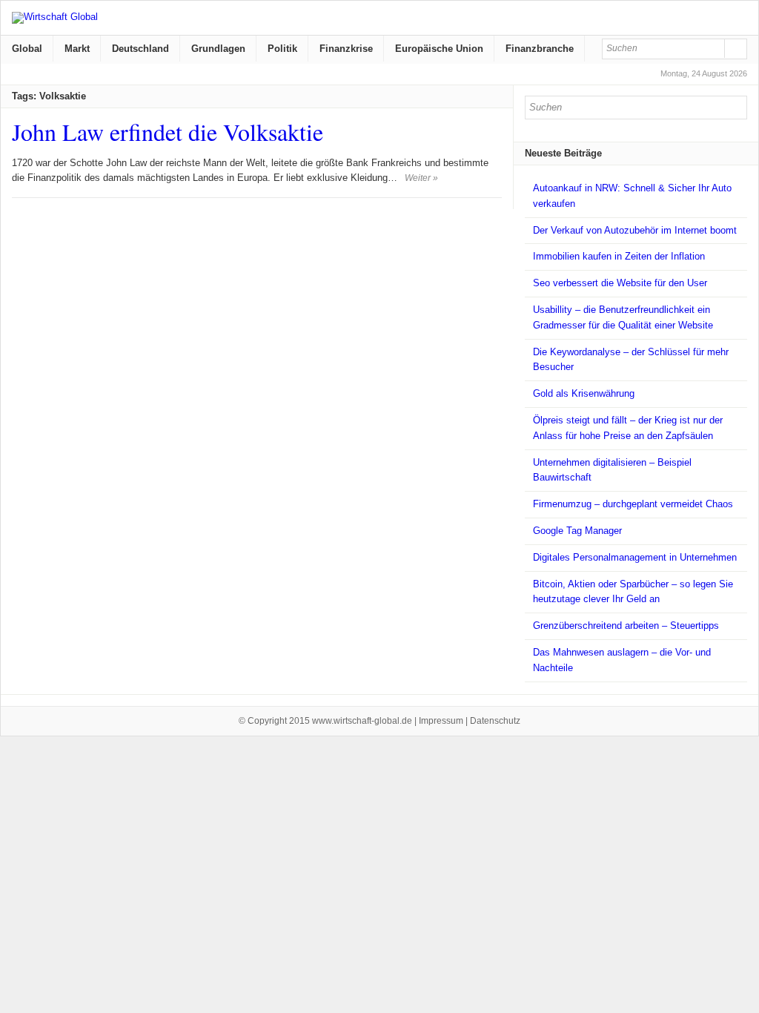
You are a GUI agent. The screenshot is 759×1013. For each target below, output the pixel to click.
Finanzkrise (346, 48)
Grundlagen (218, 48)
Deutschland (140, 48)
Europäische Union (439, 48)
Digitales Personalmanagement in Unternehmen (635, 557)
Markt (77, 48)
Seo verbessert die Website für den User (620, 282)
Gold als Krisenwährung (583, 393)
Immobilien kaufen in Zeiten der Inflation (619, 256)
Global (27, 48)
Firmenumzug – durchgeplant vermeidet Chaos (633, 503)
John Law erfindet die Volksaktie (167, 132)
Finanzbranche (540, 48)
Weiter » (421, 178)
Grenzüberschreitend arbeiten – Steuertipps (626, 625)
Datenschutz (495, 721)
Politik (282, 48)
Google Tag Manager (577, 530)
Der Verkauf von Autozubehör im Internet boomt (635, 230)
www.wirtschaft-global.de (362, 721)
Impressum (441, 721)
